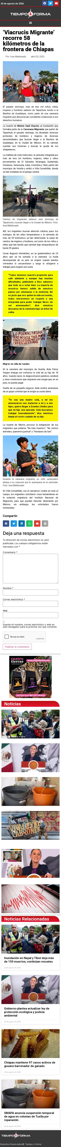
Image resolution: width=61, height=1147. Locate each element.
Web (5, 610)
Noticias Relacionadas (26, 919)
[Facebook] (44, 3)
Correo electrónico (14, 599)
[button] (30, 22)
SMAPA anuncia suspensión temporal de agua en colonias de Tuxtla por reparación (29, 1116)
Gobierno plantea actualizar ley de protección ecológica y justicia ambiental (26, 1012)
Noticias (12, 704)
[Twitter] (50, 3)
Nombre (8, 588)
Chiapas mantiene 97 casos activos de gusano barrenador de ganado (29, 1064)
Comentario (10, 552)
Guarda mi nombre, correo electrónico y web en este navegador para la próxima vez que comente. (30, 625)
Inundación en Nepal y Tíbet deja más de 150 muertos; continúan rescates (29, 959)
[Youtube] (56, 3)
